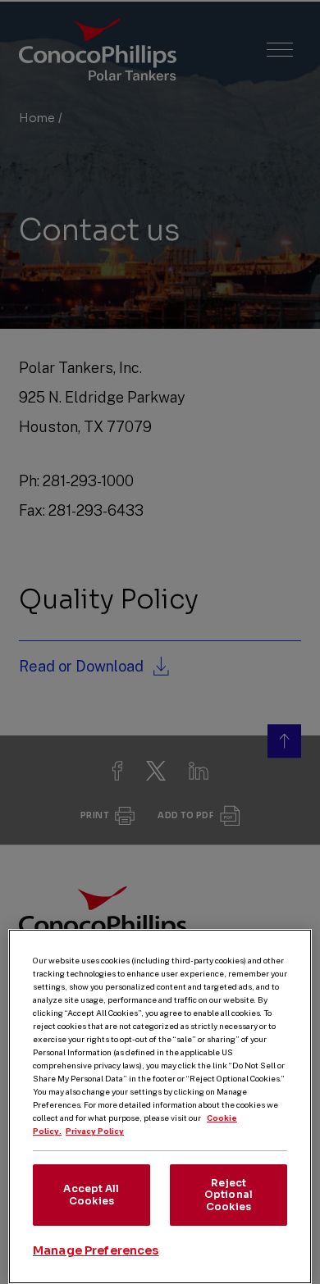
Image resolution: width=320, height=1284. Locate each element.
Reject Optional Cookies (228, 1195)
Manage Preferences (96, 1250)
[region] (160, 1106)
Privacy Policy (95, 1131)
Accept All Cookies (91, 1194)
